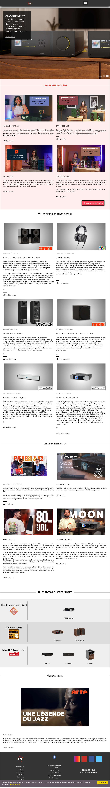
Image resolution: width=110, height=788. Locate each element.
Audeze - (63, 257)
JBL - (13, 333)
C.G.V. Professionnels (54, 775)
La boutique (20, 780)
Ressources (20, 777)
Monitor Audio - (21, 257)
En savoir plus (10, 37)
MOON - (67, 398)
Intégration (20, 774)
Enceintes (20, 769)
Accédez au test (10, 295)
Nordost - (14, 398)
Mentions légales (54, 778)
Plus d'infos (9, 141)
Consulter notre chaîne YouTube (93, 203)
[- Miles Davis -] (54, 707)
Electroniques (20, 767)
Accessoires (20, 772)
